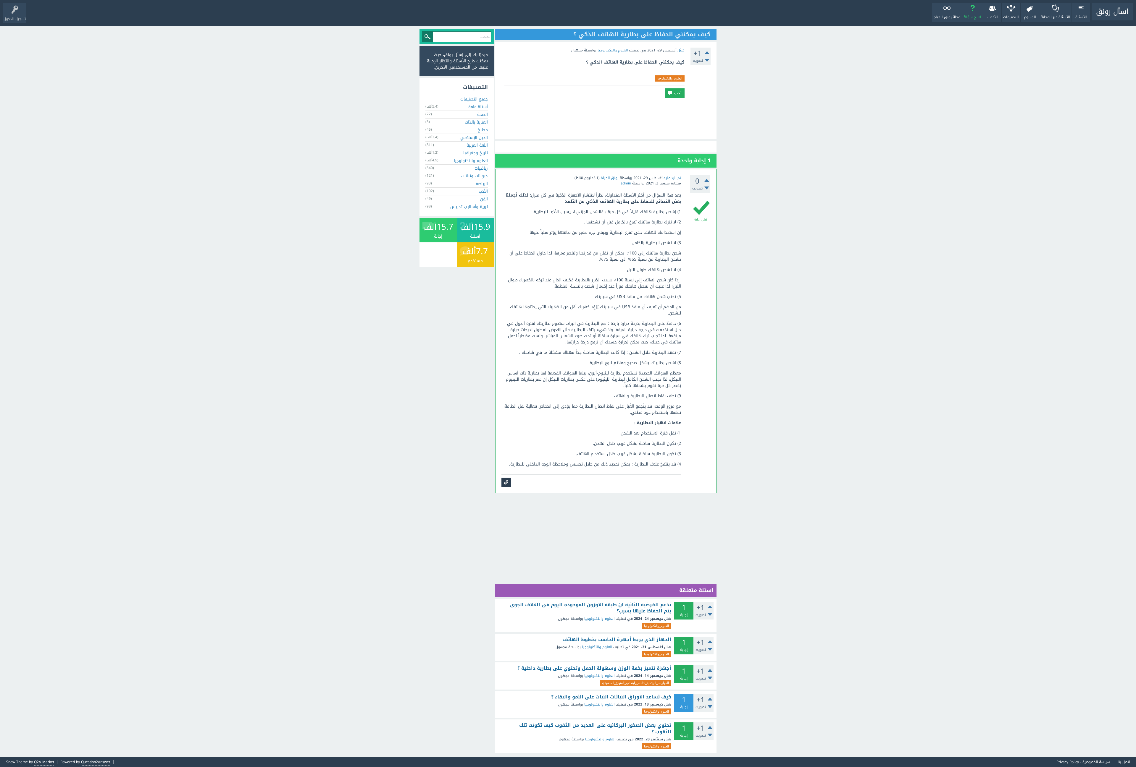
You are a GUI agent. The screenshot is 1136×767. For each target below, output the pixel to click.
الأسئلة (1081, 17)
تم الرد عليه (672, 178)
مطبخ (483, 130)
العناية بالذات (476, 122)
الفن (484, 199)
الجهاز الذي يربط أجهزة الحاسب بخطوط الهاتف (617, 639)
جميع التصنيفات (474, 99)
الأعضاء (992, 17)
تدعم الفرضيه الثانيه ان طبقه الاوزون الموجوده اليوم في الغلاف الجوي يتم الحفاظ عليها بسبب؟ (590, 607)
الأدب (483, 191)
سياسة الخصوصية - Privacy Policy (1083, 762)
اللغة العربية (477, 145)
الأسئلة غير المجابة (1055, 17)
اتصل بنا (1124, 762)
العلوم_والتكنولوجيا (669, 78)
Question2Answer (95, 762)
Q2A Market (44, 762)
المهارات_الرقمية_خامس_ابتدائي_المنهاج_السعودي (635, 683)
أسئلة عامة (478, 107)
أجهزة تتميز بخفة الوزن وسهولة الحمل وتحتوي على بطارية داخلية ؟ (594, 668)
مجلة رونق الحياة (947, 17)
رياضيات (481, 168)
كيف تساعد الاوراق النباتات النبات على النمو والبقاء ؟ (611, 697)
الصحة (482, 115)
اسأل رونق (1112, 11)
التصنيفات (1011, 17)
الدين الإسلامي (474, 138)
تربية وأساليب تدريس (469, 207)
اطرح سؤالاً (972, 17)
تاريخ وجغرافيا (475, 153)
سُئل (681, 50)
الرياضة (482, 184)
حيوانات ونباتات (474, 176)
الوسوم (1030, 17)
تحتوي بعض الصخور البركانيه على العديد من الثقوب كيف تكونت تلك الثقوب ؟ (595, 728)
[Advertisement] (606, 118)
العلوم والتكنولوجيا (613, 50)
